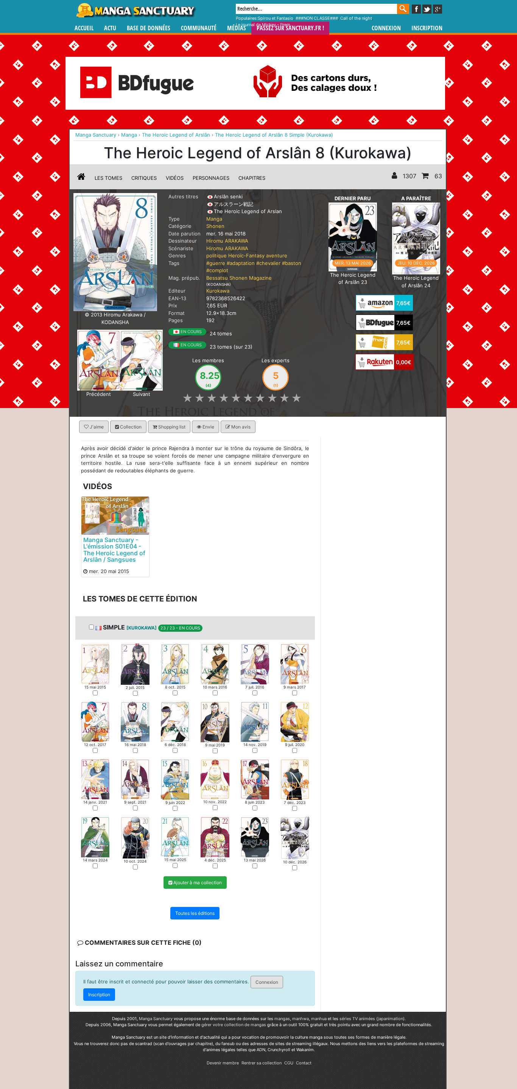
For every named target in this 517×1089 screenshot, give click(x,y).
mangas (282, 1018)
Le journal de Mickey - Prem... (265, 24)
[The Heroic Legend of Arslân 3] (175, 664)
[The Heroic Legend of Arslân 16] (215, 779)
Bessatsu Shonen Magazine (239, 278)
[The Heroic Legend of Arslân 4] (215, 664)
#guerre (215, 263)
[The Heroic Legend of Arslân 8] (135, 721)
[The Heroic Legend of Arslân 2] (135, 664)
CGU (288, 1063)
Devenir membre (223, 1063)
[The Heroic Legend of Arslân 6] (294, 664)
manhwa (300, 1018)
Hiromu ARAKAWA (227, 241)
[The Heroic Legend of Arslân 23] (353, 236)
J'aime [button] (96, 427)
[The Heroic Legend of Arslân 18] (294, 779)
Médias (236, 28)
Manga (135, 10)
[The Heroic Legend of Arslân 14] (135, 779)
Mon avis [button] (240, 427)
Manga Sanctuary (156, 1018)
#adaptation (241, 263)
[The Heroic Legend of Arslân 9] (141, 360)
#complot (217, 270)
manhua (319, 1018)
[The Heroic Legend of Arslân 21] (175, 836)
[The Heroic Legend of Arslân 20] (135, 837)
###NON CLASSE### (317, 18)
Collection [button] (130, 427)
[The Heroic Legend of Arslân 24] (416, 238)
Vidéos (175, 178)
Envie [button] (207, 427)
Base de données (148, 28)
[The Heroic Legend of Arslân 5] (255, 664)
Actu (110, 28)
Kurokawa (217, 291)
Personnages (211, 178)
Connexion (386, 28)
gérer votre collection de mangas (233, 1024)
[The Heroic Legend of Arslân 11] (255, 721)
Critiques (144, 178)
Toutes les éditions (195, 913)
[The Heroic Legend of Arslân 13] (95, 779)
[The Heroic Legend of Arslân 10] (215, 721)
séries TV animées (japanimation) (372, 1018)
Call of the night (356, 18)
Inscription (426, 28)
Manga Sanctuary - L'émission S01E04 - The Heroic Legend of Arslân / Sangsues (114, 550)
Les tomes (108, 178)
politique (216, 255)
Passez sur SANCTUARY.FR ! (290, 28)
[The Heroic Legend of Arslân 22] (215, 836)
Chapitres (251, 178)
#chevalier (268, 263)
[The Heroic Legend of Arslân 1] (95, 664)
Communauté (198, 28)
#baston (291, 263)
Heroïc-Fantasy (246, 255)
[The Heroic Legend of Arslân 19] (95, 836)
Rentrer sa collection (261, 1063)
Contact (303, 1063)
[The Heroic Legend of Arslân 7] (98, 360)
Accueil (84, 28)
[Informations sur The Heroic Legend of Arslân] (81, 178)
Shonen (215, 226)
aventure (276, 255)
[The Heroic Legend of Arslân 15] (175, 779)
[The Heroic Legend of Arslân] (115, 252)
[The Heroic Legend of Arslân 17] (255, 779)
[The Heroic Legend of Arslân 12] (294, 721)
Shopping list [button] (171, 427)
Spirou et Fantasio (275, 18)
